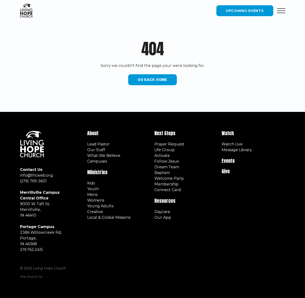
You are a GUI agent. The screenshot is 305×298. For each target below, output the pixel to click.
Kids (91, 183)
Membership (166, 184)
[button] (281, 11)
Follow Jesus (166, 161)
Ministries (98, 172)
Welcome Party (169, 178)
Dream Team (166, 167)
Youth (93, 189)
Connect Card (167, 190)
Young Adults (100, 206)
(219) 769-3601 (33, 181)
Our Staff (96, 150)
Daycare (162, 211)
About (92, 133)
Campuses (97, 161)
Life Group (164, 150)
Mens (92, 194)
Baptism (162, 172)
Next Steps (164, 133)
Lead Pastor (98, 144)
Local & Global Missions (108, 217)
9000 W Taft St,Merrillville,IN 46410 (35, 210)
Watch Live (232, 144)
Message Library (237, 150)
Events (228, 160)
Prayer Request (169, 144)
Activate (162, 155)
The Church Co (31, 276)
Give (226, 171)
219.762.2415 (31, 249)
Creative (95, 211)
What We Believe (103, 155)
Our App (162, 217)
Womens (95, 200)
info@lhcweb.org (36, 175)
